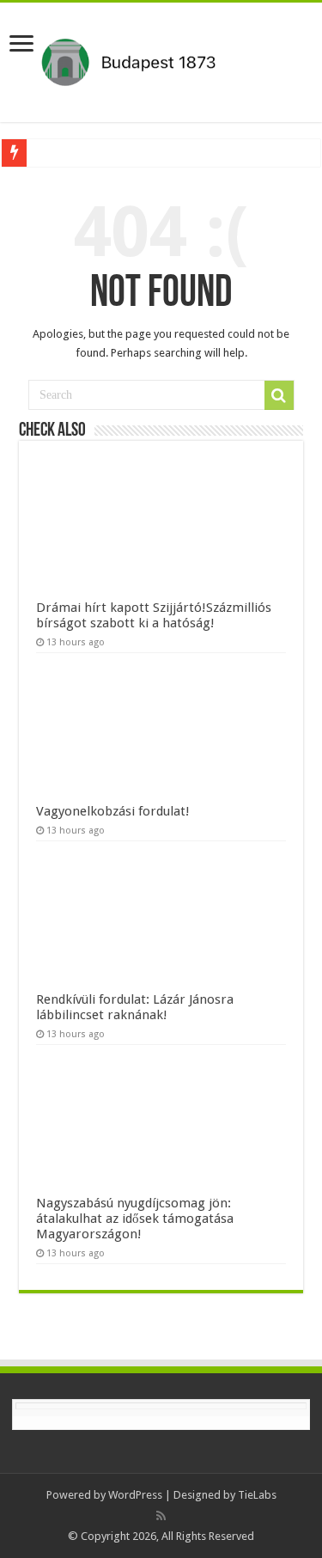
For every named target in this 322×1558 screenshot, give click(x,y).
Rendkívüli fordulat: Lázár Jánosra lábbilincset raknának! (135, 1007)
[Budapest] (161, 59)
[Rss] (161, 1516)
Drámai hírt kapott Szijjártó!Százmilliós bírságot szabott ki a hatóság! (153, 615)
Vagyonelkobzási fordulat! (113, 811)
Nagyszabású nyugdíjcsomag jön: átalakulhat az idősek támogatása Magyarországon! (135, 1218)
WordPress (135, 1494)
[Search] (279, 395)
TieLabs (257, 1494)
